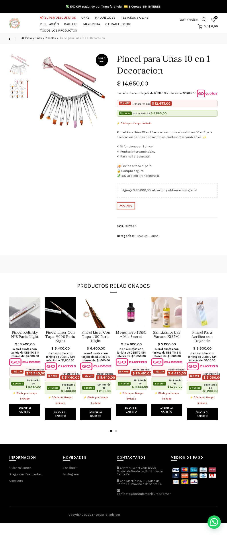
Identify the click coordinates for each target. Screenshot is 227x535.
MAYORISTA (91, 23)
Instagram (71, 474)
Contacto (16, 481)
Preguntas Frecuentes (25, 474)
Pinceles (50, 38)
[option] (19, 65)
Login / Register (189, 19)
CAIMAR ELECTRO (118, 23)
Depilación (49, 23)
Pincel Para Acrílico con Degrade (202, 336)
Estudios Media (140, 514)
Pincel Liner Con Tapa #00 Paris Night (95, 336)
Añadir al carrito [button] (24, 410)
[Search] (204, 19)
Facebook (70, 468)
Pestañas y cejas (134, 17)
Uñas (85, 17)
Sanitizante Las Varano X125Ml (166, 334)
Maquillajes (105, 17)
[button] (214, 522)
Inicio (28, 38)
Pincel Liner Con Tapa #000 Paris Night (60, 336)
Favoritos (216, 17)
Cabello (71, 23)
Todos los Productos (58, 30)
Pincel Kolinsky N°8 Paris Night (25, 334)
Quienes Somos (20, 468)
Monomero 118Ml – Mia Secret (131, 334)
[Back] (12, 38)
